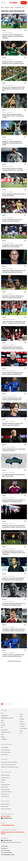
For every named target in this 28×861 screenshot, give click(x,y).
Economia (3, 725)
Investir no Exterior (5, 789)
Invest (2, 734)
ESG (2, 727)
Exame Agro (22, 723)
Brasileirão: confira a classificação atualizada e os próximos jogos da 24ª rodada (12, 143)
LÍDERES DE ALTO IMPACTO (7, 718)
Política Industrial (5, 796)
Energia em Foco (4, 787)
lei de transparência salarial (8, 854)
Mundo (21, 714)
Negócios (7, 7)
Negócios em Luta (5, 794)
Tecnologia (22, 726)
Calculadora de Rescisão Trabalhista (9, 762)
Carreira (3, 722)
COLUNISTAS (4, 739)
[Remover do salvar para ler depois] (25, 30)
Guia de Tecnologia (5, 749)
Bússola (2, 782)
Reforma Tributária (5, 775)
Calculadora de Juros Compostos (8, 764)
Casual (21, 716)
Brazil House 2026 (5, 777)
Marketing (22, 719)
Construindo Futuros (5, 784)
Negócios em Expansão (6, 808)
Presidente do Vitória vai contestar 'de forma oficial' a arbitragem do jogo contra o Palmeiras (13, 552)
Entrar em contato (5, 816)
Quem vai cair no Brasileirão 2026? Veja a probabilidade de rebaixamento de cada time (13, 89)
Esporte (21, 721)
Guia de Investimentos (6, 752)
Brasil (2, 720)
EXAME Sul (3, 780)
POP (21, 733)
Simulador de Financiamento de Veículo (9, 767)
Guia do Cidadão (4, 747)
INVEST (2, 7)
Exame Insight (4, 729)
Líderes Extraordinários (6, 791)
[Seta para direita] (24, 7)
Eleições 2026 (18, 7)
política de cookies (5, 850)
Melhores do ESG (5, 806)
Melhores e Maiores (5, 804)
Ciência (21, 731)
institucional (4, 846)
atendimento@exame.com (7, 825)
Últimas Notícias (4, 715)
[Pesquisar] (5, 3)
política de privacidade (6, 852)
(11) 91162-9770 (7, 818)
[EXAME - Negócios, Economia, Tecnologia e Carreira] (13, 2)
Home (2, 713)
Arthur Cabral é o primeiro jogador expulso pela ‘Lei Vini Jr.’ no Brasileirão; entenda (13, 116)
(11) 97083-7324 (7, 840)
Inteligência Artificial (5, 732)
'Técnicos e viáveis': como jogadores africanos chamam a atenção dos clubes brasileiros (13, 36)
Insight (12, 7)
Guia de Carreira (4, 754)
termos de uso (4, 848)
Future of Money (23, 728)
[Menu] (2, 3)
